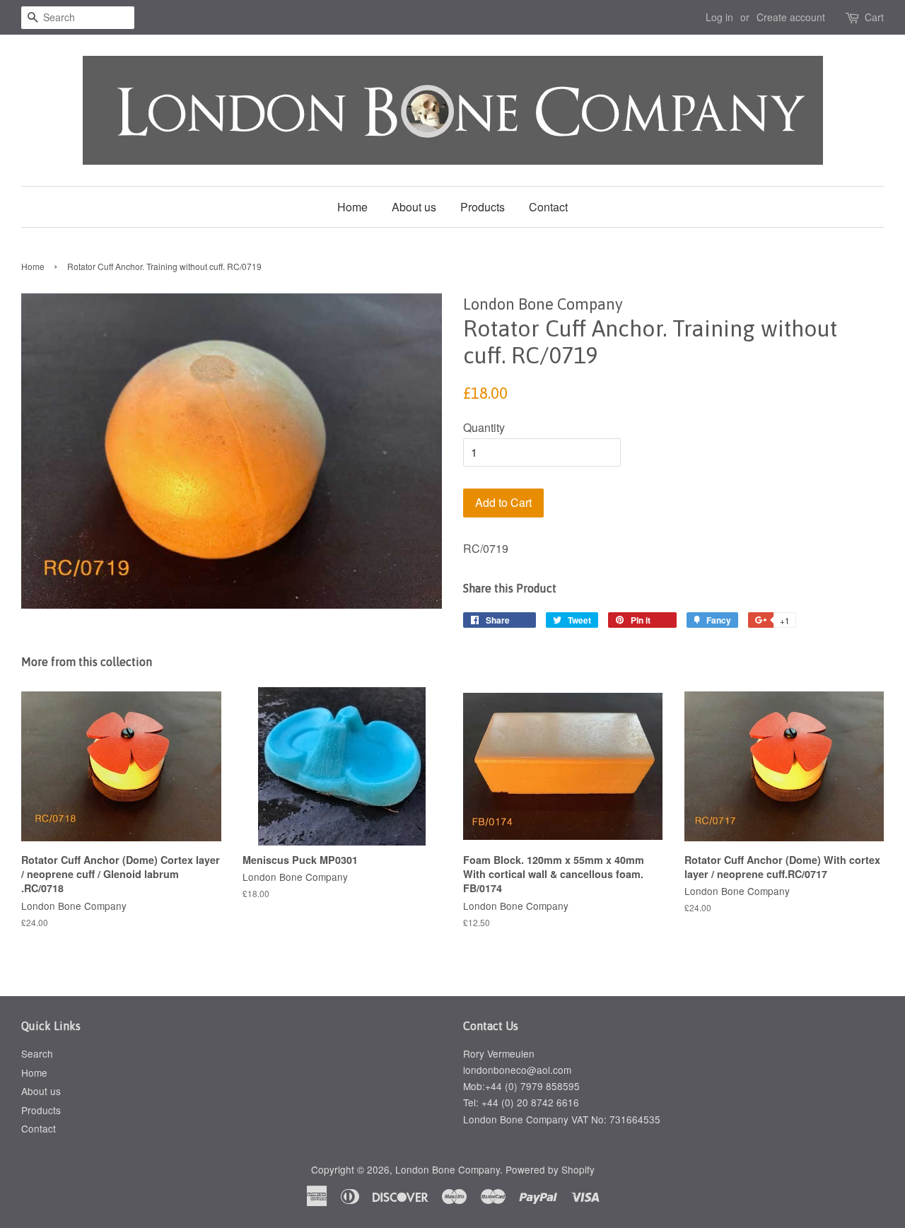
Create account (791, 17)
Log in (719, 17)
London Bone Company (447, 1169)
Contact (548, 207)
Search (37, 1053)
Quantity (484, 427)
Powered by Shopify (550, 1169)
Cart (874, 17)
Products (482, 207)
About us (414, 207)
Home (352, 207)
